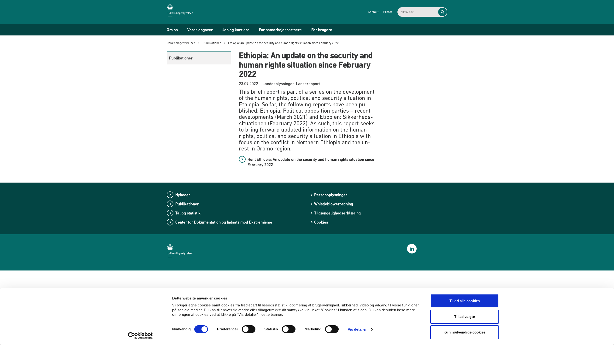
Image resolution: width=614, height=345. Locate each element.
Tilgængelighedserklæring (337, 213)
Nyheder (182, 194)
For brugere (321, 29)
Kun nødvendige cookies (464, 332)
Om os (172, 29)
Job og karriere (235, 29)
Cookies (321, 222)
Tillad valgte (464, 317)
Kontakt (373, 12)
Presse (388, 12)
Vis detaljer (357, 329)
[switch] (248, 329)
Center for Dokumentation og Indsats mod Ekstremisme (223, 222)
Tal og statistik (188, 213)
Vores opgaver (200, 29)
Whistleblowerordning (333, 203)
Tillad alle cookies (464, 301)
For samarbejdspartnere (280, 29)
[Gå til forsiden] (183, 12)
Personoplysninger (330, 194)
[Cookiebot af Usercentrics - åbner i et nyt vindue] (140, 335)
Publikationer (181, 58)
